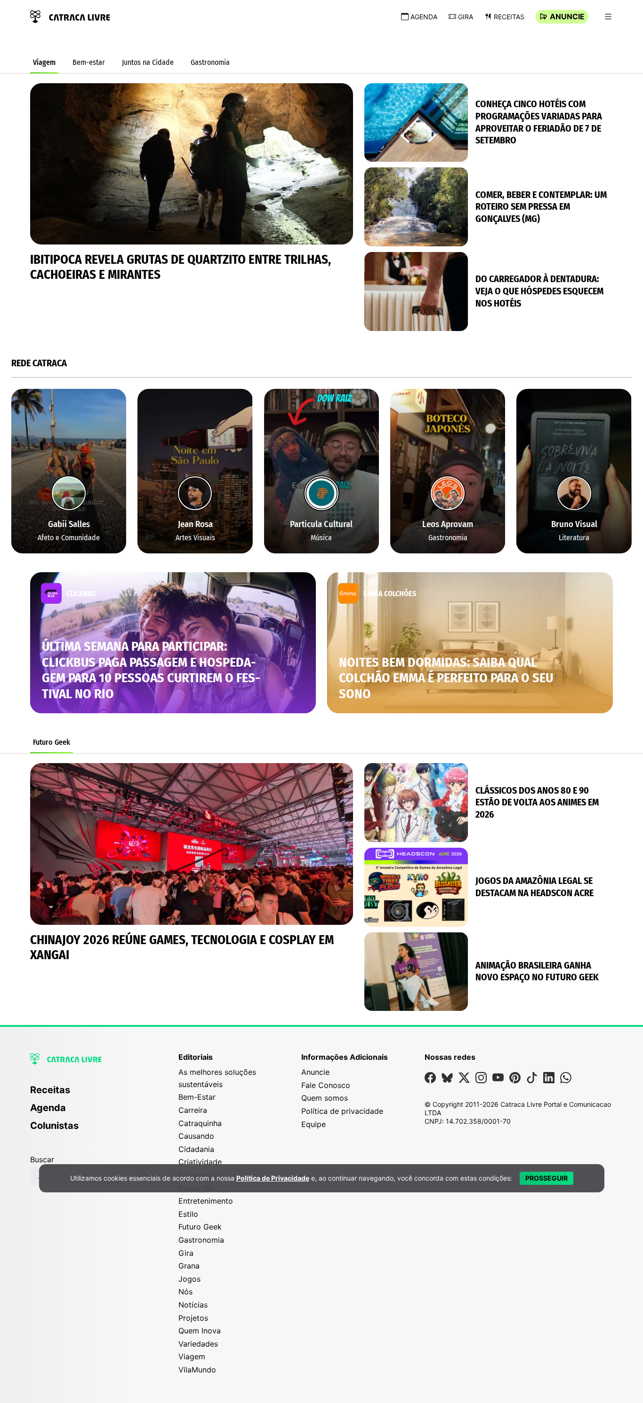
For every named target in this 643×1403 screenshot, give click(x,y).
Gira (465, 17)
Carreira (192, 1110)
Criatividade (200, 1162)
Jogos (189, 1279)
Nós (185, 1291)
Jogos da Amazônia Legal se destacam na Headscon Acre (534, 887)
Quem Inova (199, 1330)
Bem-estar (88, 62)
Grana (189, 1265)
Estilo (188, 1214)
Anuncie (567, 16)
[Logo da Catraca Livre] (70, 16)
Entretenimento (205, 1201)
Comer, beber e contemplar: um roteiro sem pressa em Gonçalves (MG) (541, 206)
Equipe (313, 1124)
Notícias (193, 1304)
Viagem (44, 62)
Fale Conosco (325, 1085)
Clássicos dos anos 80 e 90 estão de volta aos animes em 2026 (537, 802)
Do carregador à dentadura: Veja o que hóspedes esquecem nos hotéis (539, 290)
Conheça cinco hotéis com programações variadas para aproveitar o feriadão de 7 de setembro (538, 122)
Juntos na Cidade (148, 62)
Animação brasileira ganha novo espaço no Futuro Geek (537, 971)
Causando (196, 1136)
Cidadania (196, 1149)
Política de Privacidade (272, 1178)
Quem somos (324, 1098)
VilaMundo (197, 1369)
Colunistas (54, 1125)
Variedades (198, 1343)
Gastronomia (210, 62)
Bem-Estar (197, 1097)
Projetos (193, 1318)
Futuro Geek (51, 742)
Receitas (509, 17)
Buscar (42, 1159)
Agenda (423, 17)
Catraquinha (200, 1123)
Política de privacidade (342, 1111)
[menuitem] (93, 1094)
